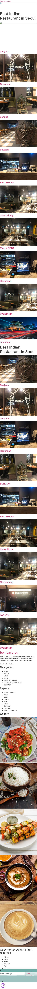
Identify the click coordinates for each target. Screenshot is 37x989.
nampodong (6, 215)
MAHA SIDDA (7, 248)
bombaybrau (9, 652)
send (28, 974)
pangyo (4, 51)
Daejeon (4, 385)
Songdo (4, 117)
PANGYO (4, 615)
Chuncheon (6, 313)
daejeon (4, 149)
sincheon (5, 342)
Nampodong (6, 582)
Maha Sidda (6, 549)
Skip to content (5, 1)
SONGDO (5, 483)
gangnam (5, 418)
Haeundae (5, 281)
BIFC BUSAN (7, 182)
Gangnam (5, 84)
